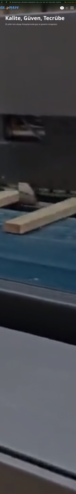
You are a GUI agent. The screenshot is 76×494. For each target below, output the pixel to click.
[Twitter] (6, 2)
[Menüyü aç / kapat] (72, 8)
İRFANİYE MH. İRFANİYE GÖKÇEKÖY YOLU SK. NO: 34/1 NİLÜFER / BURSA (36, 2)
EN (67, 8)
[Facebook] (2, 2)
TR (62, 8)
